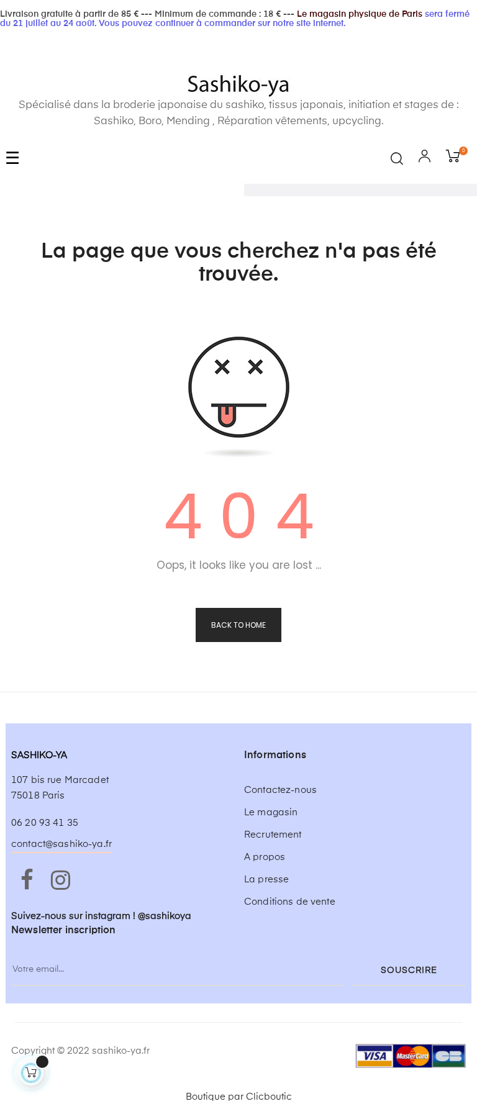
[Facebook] (26, 881)
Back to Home (238, 625)
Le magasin (271, 812)
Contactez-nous (280, 790)
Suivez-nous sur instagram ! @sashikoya (101, 916)
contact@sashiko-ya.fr (61, 844)
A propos (264, 857)
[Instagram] (60, 881)
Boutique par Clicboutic (239, 1097)
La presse (266, 879)
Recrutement (273, 834)
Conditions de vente (289, 902)
